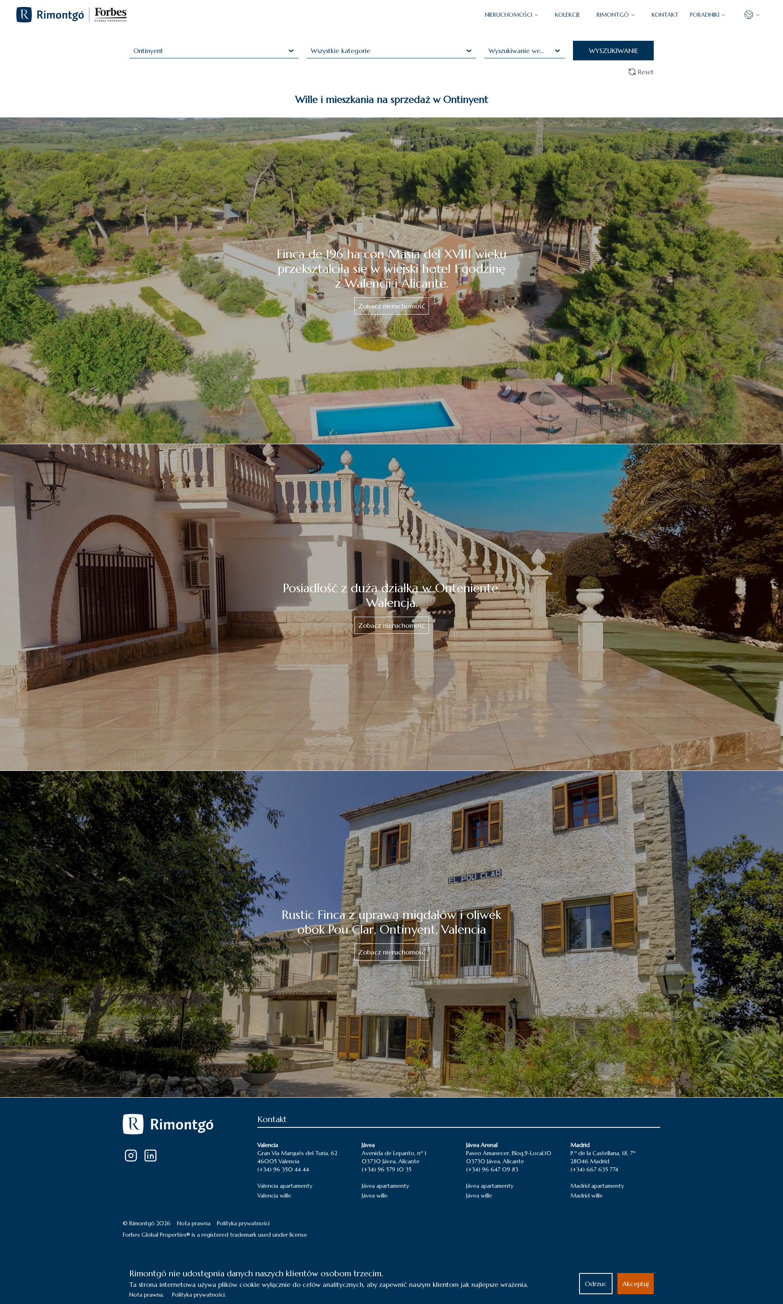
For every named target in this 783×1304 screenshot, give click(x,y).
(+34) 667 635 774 (594, 1169)
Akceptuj (635, 1284)
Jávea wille (375, 1195)
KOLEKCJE (567, 14)
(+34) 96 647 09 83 (492, 1169)
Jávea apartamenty (385, 1185)
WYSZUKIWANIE (613, 50)
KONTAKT (665, 14)
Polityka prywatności (243, 1223)
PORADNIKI (704, 14)
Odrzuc (596, 1284)
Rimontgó (613, 14)
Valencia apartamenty (284, 1185)
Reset (646, 72)
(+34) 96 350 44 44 (283, 1169)
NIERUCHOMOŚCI (508, 14)
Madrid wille (587, 1195)
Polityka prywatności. (199, 1294)
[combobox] (134, 50)
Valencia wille (274, 1195)
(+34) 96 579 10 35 (386, 1169)
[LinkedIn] (150, 1155)
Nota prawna (193, 1223)
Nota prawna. (146, 1294)
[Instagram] (131, 1155)
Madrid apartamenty (597, 1185)
